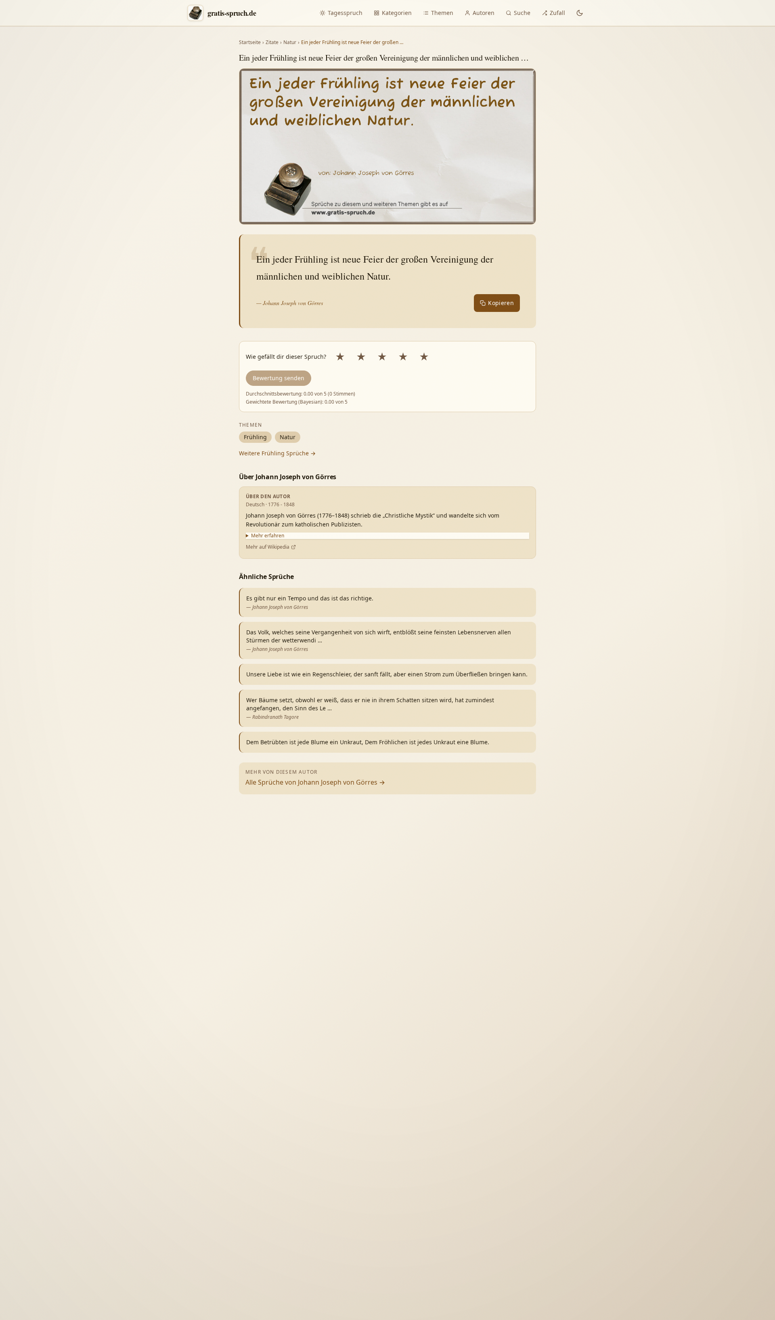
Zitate (272, 42)
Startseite (250, 42)
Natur (289, 42)
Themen (442, 13)
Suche (522, 13)
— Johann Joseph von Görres (289, 303)
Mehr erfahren (267, 536)
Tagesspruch (345, 13)
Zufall (557, 13)
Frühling (255, 437)
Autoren (483, 13)
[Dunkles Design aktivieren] (580, 13)
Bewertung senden (278, 378)
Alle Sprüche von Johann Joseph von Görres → (315, 782)
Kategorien (397, 13)
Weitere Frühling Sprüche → (277, 453)
